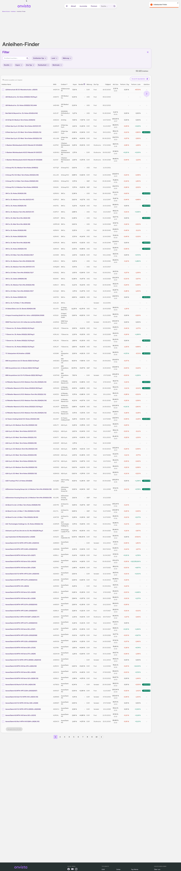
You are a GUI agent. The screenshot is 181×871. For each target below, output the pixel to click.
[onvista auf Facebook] (68, 869)
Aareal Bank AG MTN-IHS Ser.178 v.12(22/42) (21, 666)
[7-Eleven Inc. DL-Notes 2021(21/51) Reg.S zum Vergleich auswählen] (3, 347)
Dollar (118, 869)
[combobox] (15, 58)
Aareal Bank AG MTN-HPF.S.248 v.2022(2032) (21, 549)
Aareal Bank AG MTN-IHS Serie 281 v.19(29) (20, 672)
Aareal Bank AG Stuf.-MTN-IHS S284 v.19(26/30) (22, 721)
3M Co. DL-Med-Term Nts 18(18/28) (17, 224)
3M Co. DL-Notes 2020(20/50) (16, 236)
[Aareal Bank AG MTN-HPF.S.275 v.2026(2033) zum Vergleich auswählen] (3, 580)
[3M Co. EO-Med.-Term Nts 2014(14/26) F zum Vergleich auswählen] (3, 255)
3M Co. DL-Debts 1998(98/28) (16, 279)
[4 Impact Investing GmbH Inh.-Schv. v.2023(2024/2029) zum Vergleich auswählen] (3, 315)
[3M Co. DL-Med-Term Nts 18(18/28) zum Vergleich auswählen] (3, 224)
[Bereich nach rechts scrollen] (147, 94)
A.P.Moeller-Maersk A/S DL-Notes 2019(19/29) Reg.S (23, 388)
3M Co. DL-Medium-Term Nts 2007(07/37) (20, 267)
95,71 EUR (147, 353)
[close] (178, 3)
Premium (94, 6)
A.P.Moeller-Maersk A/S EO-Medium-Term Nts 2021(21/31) (25, 394)
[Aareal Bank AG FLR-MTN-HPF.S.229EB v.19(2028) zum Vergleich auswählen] (3, 709)
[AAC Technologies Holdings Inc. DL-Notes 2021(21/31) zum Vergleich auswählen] (3, 524)
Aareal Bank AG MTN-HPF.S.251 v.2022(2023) (21, 641)
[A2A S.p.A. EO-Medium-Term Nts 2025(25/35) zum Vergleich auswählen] (3, 467)
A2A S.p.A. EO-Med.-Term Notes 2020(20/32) (21, 473)
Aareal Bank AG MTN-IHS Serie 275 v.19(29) (20, 654)
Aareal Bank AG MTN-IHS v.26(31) (17, 586)
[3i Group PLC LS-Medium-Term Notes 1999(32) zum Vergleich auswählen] (3, 187)
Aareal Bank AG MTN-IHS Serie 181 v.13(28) (20, 598)
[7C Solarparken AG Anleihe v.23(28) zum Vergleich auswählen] (3, 353)
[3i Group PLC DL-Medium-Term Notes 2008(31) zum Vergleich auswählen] (3, 168)
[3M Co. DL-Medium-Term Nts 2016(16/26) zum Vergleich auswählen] (3, 261)
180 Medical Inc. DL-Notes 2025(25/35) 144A (21, 105)
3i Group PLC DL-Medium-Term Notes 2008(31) (21, 168)
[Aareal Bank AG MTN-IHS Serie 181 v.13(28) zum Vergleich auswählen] (3, 598)
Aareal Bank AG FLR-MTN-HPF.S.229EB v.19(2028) (23, 709)
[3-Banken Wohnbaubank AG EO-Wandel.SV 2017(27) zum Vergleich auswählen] (3, 152)
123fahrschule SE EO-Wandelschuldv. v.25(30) (21, 90)
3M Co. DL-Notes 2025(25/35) (15, 206)
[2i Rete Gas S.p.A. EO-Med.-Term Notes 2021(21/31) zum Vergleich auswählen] (3, 132)
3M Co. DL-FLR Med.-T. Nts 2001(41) (18, 303)
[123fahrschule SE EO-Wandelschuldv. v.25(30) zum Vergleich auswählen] (3, 90)
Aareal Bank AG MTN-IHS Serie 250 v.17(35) (20, 648)
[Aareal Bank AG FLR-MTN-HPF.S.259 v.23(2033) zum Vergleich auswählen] (3, 543)
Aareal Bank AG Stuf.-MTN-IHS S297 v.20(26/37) (22, 617)
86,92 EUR (146, 132)
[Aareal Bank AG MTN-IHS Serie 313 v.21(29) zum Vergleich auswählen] (3, 592)
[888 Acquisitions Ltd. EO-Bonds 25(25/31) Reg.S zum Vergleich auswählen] (3, 361)
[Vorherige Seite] (51, 737)
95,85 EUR (146, 382)
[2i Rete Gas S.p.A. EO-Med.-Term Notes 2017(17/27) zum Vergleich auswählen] (3, 126)
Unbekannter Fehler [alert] (160, 4)
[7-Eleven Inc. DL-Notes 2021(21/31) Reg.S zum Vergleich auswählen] (3, 340)
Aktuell (73, 6)
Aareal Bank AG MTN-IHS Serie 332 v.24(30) (20, 561)
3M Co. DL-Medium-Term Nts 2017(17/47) (19, 200)
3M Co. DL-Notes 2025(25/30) (15, 297)
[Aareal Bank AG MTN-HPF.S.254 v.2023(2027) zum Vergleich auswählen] (3, 691)
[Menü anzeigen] (67, 6)
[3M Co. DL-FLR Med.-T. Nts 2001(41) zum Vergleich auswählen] (3, 303)
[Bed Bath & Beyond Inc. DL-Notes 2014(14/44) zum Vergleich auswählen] (3, 113)
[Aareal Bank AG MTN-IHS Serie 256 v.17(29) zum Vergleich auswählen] (3, 567)
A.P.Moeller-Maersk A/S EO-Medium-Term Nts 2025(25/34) (25, 382)
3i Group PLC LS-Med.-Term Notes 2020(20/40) (21, 181)
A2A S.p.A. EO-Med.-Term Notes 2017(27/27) (20, 431)
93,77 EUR (147, 249)
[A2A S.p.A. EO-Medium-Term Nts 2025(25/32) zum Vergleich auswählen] (3, 425)
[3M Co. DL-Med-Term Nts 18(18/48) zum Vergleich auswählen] (3, 243)
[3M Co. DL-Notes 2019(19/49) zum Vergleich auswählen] (3, 230)
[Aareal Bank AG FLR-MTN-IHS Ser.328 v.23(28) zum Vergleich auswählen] (3, 703)
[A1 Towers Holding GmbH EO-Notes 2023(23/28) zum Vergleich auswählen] (3, 419)
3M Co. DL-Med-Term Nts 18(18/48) (17, 243)
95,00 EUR (146, 489)
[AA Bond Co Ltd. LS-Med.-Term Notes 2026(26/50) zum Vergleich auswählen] (3, 505)
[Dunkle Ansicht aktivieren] (26, 1)
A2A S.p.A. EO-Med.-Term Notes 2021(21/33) (20, 437)
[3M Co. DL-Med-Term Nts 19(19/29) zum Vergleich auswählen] (3, 218)
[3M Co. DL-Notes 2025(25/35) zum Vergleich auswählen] (3, 206)
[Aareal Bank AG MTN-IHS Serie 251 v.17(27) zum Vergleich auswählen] (3, 629)
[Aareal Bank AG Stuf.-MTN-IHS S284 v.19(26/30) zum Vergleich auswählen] (3, 721)
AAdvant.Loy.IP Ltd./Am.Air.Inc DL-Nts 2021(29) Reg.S (24, 531)
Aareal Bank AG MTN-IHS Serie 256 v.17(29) (20, 568)
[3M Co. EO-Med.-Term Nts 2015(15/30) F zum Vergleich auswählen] (3, 291)
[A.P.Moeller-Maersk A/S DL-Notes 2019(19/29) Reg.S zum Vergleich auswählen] (3, 388)
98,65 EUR (146, 206)
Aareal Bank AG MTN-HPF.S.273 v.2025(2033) (21, 623)
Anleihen (13, 11)
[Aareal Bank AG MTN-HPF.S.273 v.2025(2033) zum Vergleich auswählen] (3, 623)
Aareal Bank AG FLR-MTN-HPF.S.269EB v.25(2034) (23, 660)
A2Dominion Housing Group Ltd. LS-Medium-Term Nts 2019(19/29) (28, 498)
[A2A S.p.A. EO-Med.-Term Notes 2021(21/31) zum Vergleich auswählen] (3, 461)
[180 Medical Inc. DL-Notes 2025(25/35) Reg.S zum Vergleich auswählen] (3, 97)
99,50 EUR (146, 481)
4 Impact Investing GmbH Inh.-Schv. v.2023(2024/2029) (24, 315)
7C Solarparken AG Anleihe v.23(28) (17, 353)
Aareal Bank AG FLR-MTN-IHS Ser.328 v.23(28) (21, 703)
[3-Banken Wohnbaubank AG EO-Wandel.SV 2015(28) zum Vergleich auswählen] (3, 160)
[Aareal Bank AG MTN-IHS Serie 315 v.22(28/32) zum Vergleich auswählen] (3, 678)
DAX (103, 869)
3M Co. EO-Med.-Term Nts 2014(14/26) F (19, 255)
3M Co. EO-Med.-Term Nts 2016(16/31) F (19, 273)
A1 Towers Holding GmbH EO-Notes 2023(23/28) (22, 419)
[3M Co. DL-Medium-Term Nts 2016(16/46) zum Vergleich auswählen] (3, 285)
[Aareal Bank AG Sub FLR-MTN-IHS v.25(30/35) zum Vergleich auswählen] (3, 697)
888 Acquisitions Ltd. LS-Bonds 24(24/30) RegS (22, 368)
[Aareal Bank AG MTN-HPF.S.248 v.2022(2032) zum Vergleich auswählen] (3, 549)
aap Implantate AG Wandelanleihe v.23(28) (20, 537)
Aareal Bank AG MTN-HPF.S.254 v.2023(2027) (21, 691)
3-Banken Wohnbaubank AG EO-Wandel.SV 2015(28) (23, 160)
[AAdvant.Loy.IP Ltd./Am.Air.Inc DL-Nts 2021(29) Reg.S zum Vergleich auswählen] (3, 531)
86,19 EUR (147, 340)
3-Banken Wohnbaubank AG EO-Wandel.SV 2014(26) (23, 145)
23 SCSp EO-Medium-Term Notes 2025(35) (20, 120)
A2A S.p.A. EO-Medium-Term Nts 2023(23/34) (21, 449)
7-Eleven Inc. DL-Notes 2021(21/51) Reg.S (19, 347)
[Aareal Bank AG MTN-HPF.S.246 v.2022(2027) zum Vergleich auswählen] (3, 611)
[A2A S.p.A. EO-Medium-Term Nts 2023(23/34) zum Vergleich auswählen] (3, 449)
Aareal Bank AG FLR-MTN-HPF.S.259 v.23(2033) (22, 543)
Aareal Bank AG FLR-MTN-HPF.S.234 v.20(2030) (22, 574)
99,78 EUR (147, 297)
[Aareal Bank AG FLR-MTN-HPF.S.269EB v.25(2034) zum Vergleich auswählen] (3, 660)
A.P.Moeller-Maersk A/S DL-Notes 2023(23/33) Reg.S (24, 407)
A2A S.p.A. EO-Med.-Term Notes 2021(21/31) (20, 461)
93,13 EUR (147, 193)
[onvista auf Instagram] (76, 869)
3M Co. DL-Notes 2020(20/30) (16, 249)
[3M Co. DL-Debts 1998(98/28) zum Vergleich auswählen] (3, 279)
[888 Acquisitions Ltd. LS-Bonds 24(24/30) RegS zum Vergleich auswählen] (3, 368)
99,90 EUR (146, 690)
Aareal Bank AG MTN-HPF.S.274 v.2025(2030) (21, 605)
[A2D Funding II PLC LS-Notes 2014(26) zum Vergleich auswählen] (3, 481)
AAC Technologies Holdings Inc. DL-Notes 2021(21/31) (24, 524)
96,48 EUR (146, 218)
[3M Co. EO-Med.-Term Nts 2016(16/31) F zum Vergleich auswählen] (3, 272)
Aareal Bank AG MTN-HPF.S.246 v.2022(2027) (21, 611)
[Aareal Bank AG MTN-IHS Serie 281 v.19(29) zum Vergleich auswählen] (3, 672)
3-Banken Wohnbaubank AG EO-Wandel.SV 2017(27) (23, 152)
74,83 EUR (147, 242)
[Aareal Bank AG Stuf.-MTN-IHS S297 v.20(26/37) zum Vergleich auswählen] (3, 617)
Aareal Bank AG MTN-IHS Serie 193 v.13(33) (20, 715)
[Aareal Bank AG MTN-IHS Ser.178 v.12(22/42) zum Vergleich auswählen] (3, 666)
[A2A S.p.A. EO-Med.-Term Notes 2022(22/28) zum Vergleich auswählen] (3, 443)
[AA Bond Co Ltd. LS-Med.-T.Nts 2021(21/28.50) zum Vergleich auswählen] (3, 517)
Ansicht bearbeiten (138, 79)
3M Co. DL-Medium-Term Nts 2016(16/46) (19, 285)
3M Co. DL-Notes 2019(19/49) (15, 230)
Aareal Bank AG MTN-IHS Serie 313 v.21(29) (20, 592)
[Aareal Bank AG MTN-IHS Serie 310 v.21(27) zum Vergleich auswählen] (3, 555)
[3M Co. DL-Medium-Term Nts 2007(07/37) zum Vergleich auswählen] (3, 267)
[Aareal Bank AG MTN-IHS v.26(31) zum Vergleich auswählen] (3, 586)
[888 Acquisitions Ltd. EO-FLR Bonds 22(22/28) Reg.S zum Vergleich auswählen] (3, 375)
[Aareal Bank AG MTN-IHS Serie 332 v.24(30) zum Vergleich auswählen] (3, 561)
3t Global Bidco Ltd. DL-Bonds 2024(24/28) (20, 309)
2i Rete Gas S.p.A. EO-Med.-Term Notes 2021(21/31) (23, 132)
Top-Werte (134, 869)
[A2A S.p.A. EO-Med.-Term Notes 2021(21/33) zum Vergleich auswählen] (3, 437)
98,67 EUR (147, 388)
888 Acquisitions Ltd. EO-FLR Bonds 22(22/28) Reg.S (23, 375)
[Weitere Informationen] (84, 84)
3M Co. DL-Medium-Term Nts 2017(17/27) (19, 212)
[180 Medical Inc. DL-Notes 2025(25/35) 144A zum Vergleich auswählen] (3, 105)
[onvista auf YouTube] (72, 869)
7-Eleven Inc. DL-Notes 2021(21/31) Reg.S (19, 341)
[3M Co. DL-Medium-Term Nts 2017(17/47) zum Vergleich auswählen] (3, 199)
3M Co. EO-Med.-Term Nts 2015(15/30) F (19, 291)
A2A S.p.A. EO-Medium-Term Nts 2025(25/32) (21, 425)
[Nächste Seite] (101, 737)
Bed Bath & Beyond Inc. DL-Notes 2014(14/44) (21, 113)
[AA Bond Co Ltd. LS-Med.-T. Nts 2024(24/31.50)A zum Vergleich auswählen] (3, 511)
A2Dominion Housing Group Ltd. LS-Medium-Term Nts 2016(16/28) (28, 489)
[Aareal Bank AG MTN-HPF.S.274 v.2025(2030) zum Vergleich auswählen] (3, 604)
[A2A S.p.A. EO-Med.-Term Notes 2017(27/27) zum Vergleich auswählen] (3, 431)
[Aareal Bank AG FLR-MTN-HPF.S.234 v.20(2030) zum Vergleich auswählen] (3, 574)
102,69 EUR (146, 419)
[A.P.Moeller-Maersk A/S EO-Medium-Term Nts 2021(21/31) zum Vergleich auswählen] (3, 394)
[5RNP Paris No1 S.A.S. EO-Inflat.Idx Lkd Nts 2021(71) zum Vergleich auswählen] (3, 322)
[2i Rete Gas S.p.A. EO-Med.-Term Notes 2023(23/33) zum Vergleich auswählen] (3, 138)
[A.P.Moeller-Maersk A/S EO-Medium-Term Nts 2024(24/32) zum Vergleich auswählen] (3, 413)
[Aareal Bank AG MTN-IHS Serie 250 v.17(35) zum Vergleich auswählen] (3, 648)
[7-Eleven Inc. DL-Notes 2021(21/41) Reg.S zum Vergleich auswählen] (3, 328)
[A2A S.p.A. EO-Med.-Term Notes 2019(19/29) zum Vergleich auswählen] (3, 455)
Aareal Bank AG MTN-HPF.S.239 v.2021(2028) (21, 635)
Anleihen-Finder (21, 11)
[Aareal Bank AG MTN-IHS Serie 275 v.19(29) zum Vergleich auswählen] (3, 654)
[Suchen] (114, 6)
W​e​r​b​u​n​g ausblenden (92, 26)
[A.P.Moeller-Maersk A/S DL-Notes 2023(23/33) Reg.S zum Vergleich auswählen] (3, 407)
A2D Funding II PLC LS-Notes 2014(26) (18, 481)
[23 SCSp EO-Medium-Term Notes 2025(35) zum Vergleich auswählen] (3, 120)
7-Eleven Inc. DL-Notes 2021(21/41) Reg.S (19, 328)
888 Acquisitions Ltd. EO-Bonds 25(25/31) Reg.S (22, 361)
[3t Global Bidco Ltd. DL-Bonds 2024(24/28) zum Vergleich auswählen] (3, 309)
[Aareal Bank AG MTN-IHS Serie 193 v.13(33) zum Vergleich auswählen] (3, 715)
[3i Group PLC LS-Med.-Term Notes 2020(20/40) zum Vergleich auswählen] (3, 181)
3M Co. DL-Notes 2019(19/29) (15, 193)
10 (96, 737)
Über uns (157, 869)
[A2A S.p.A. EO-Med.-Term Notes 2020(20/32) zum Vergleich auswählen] (3, 473)
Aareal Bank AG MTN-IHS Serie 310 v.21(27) (20, 555)
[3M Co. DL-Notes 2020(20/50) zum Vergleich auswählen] (3, 236)
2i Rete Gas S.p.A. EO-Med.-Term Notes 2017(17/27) (23, 126)
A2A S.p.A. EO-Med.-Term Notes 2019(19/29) (21, 455)
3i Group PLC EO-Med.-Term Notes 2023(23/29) (22, 175)
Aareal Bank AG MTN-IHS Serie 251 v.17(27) (20, 629)
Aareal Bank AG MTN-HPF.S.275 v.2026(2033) (21, 580)
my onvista (83, 6)
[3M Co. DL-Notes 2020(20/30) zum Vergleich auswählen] (3, 249)
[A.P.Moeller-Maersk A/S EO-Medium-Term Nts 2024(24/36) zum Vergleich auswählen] (3, 400)
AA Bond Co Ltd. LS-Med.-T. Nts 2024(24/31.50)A (22, 511)
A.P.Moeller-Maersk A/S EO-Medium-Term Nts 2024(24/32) (25, 413)
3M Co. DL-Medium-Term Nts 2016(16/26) (19, 261)
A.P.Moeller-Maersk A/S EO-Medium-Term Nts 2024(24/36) (26, 400)
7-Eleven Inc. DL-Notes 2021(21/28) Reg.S (19, 334)
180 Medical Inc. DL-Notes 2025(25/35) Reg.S (21, 97)
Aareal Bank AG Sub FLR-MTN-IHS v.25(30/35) (21, 697)
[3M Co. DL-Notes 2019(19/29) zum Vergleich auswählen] (3, 193)
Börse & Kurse (6, 11)
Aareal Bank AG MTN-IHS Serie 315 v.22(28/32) (21, 678)
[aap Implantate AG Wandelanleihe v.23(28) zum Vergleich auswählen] (3, 537)
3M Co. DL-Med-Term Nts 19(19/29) (17, 218)
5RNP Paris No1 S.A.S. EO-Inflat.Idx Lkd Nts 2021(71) (23, 322)
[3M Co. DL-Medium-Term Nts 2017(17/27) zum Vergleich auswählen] (3, 212)
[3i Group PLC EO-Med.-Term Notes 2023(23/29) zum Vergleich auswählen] (3, 175)
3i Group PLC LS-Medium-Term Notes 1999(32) (21, 187)
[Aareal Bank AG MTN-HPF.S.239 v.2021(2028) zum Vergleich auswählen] (3, 635)
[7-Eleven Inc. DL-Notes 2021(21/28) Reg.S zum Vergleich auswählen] (3, 334)
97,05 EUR (147, 684)
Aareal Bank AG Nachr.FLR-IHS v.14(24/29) (20, 685)
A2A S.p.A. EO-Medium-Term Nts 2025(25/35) (21, 467)
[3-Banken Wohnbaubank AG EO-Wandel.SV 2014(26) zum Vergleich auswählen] (3, 145)
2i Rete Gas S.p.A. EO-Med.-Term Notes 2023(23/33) (23, 138)
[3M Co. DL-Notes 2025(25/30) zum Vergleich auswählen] (3, 297)
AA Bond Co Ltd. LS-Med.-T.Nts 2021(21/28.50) (21, 517)
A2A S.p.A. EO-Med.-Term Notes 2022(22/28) (21, 443)
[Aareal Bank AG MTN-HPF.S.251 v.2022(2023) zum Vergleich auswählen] (3, 641)
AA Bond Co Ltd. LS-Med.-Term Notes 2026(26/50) (22, 505)
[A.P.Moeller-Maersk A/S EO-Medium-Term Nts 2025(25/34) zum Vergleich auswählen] (3, 382)
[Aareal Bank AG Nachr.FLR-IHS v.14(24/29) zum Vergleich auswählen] (3, 684)
